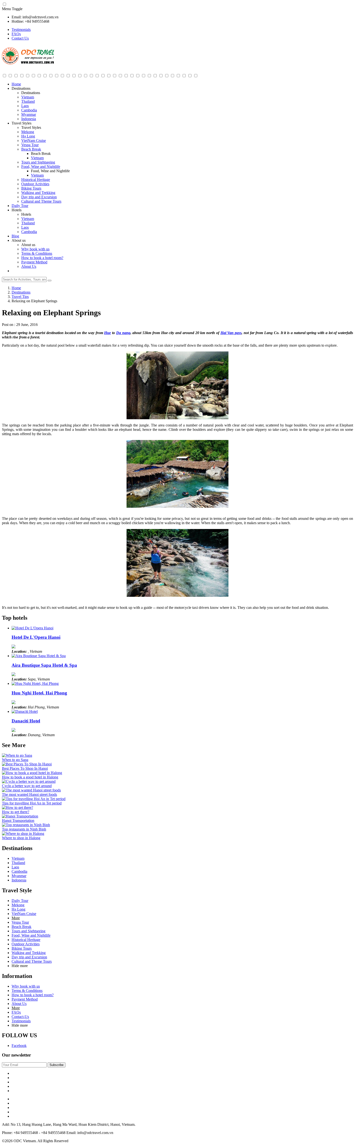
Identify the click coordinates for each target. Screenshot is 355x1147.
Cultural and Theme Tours (41, 201)
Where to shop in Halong (21, 838)
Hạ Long (28, 136)
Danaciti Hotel (26, 720)
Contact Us (20, 38)
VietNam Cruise (33, 140)
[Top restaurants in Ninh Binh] (26, 825)
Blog (15, 236)
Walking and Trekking (38, 193)
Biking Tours (31, 188)
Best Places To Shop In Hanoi (25, 768)
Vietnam (27, 97)
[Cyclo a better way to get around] (29, 781)
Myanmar (28, 114)
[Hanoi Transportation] (20, 816)
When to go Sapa (15, 760)
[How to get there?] (17, 807)
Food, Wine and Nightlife (40, 167)
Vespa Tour (30, 145)
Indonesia (28, 119)
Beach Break (31, 149)
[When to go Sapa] (17, 755)
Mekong (27, 132)
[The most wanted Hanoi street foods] (31, 790)
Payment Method (34, 262)
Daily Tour (20, 206)
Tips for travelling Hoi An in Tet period (32, 803)
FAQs (16, 34)
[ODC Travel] (28, 63)
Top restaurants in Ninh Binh (24, 829)
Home (16, 84)
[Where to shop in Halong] (23, 833)
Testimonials (21, 29)
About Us (28, 266)
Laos (25, 106)
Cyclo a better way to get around (27, 786)
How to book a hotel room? (42, 258)
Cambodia (29, 110)
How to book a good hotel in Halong (30, 777)
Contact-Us (20, 1017)
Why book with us (35, 249)
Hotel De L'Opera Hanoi (36, 637)
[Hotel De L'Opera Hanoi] (32, 628)
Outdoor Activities (35, 184)
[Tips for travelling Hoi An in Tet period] (33, 799)
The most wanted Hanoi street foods (29, 794)
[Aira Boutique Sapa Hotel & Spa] (39, 656)
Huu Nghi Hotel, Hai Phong (39, 692)
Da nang (123, 333)
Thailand (28, 101)
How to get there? (15, 812)
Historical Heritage (35, 180)
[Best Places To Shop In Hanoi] (27, 764)
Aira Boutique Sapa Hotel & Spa (44, 665)
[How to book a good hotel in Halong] (32, 773)
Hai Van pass (231, 333)
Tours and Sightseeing (38, 162)
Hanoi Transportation (18, 820)
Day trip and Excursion (39, 197)
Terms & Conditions (36, 253)
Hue (107, 333)
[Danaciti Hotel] (25, 711)
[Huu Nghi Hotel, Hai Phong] (35, 683)
